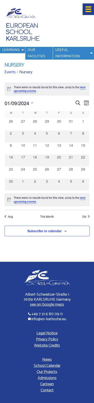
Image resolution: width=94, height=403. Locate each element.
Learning (11, 50)
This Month (47, 216)
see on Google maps (47, 304)
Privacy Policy (47, 339)
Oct (84, 216)
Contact (47, 390)
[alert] (47, 199)
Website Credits (47, 345)
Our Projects (47, 371)
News (47, 359)
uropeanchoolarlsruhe (22, 32)
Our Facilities (36, 53)
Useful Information (67, 53)
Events (10, 72)
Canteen (47, 384)
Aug (10, 216)
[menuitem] (12, 53)
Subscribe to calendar (44, 231)
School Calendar (47, 365)
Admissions (47, 377)
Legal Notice (47, 333)
